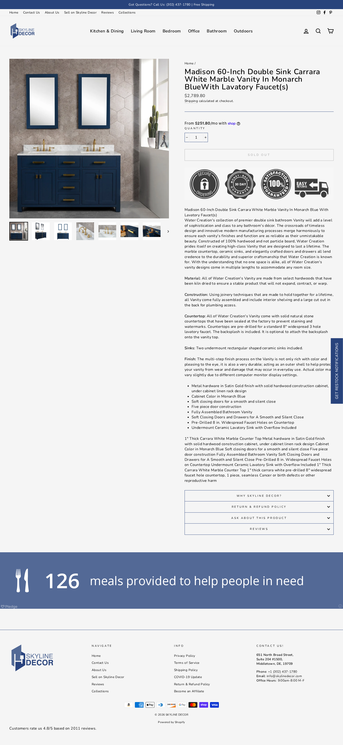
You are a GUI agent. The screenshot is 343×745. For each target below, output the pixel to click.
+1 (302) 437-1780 (282, 671)
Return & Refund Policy (259, 507)
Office (194, 31)
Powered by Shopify (171, 722)
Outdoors (243, 31)
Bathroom (217, 31)
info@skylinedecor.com (284, 676)
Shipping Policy (186, 670)
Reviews (107, 12)
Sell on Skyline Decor (80, 12)
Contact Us (31, 12)
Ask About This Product (259, 518)
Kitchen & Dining (107, 31)
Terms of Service (186, 663)
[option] (171, 4)
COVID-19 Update (188, 677)
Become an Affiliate (189, 691)
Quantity (195, 128)
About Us (52, 12)
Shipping (191, 101)
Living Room (143, 31)
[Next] (166, 231)
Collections (127, 12)
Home (13, 12)
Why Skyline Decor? (259, 496)
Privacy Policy (184, 656)
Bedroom (172, 31)
